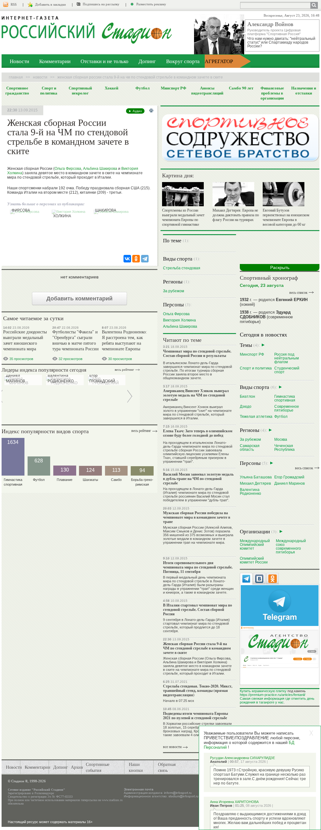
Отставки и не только (105, 61)
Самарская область (250, 447)
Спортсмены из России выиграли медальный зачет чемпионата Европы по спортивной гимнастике (183, 217)
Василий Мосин (209, 496)
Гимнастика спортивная (284, 398)
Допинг (147, 61)
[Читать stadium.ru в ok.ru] (279, 646)
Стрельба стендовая (181, 268)
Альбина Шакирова (100, 168)
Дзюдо (245, 406)
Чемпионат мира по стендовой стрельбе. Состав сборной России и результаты (197, 353)
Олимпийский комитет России (254, 560)
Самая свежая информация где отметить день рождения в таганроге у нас (277, 700)
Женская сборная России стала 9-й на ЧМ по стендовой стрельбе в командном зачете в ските (197, 648)
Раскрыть (279, 267)
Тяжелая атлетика (256, 416)
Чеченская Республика (284, 447)
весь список (298, 292)
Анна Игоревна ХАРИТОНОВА (234, 802)
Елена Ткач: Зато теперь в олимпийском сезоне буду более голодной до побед (197, 433)
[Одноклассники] (136, 258)
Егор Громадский (289, 477)
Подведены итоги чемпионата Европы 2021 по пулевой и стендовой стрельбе (195, 715)
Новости (19, 61)
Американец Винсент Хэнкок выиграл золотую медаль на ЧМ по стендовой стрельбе (196, 395)
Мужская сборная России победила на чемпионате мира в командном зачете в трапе (196, 517)
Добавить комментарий (79, 298)
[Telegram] (145, 258)
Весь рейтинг (124, 369)
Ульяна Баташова (256, 477)
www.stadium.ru (112, 800)
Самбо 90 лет (241, 87)
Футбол (142, 87)
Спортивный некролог (80, 90)
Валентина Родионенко (250, 491)
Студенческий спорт (286, 370)
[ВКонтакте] (127, 258)
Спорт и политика (48, 90)
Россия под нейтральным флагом (286, 358)
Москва (280, 439)
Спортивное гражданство (17, 90)
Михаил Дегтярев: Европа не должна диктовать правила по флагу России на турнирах (236, 215)
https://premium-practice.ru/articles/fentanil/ (272, 695)
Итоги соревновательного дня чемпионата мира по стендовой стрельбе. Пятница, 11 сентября (198, 567)
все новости (172, 747)
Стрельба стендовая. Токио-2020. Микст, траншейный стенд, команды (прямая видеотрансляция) (197, 690)
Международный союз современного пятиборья (291, 546)
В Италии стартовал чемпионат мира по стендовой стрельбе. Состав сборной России (197, 609)
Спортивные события (97, 767)
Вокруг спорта (183, 61)
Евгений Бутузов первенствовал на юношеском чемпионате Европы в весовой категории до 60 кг (286, 217)
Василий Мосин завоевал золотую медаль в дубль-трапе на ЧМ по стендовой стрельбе (198, 479)
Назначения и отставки (303, 90)
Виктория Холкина (179, 320)
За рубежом (173, 291)
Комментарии (55, 61)
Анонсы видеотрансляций (207, 90)
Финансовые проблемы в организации (272, 92)
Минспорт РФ (173, 87)
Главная (16, 77)
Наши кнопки (136, 767)
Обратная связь (167, 767)
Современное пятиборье (286, 408)
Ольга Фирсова (68, 168)
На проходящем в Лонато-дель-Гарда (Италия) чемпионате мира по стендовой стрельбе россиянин (196, 492)
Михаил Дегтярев (255, 483)
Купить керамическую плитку (263, 691)
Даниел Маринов (289, 483)
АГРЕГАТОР (219, 61)
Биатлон (247, 396)
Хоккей (111, 87)
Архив (77, 767)
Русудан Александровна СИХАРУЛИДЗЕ (242, 758)
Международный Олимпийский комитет (255, 544)
